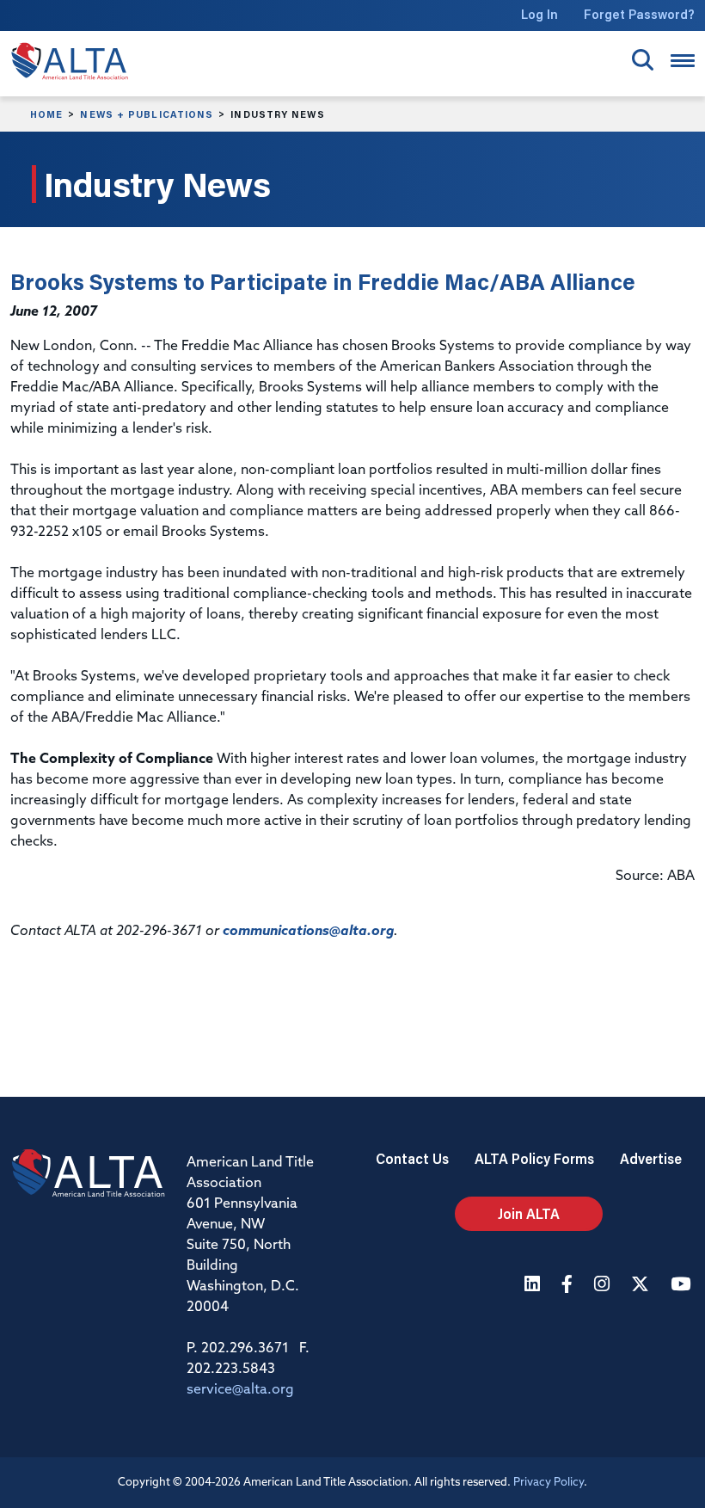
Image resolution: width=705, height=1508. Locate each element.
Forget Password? (639, 14)
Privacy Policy (548, 1482)
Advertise (651, 1158)
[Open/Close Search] (642, 60)
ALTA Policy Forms (534, 1158)
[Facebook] (569, 1286)
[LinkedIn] (534, 1286)
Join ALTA (529, 1213)
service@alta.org (240, 1390)
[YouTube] (683, 1286)
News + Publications (146, 114)
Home (46, 114)
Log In (539, 14)
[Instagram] (604, 1286)
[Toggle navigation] (683, 60)
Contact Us (412, 1158)
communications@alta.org (308, 932)
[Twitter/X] (642, 1286)
